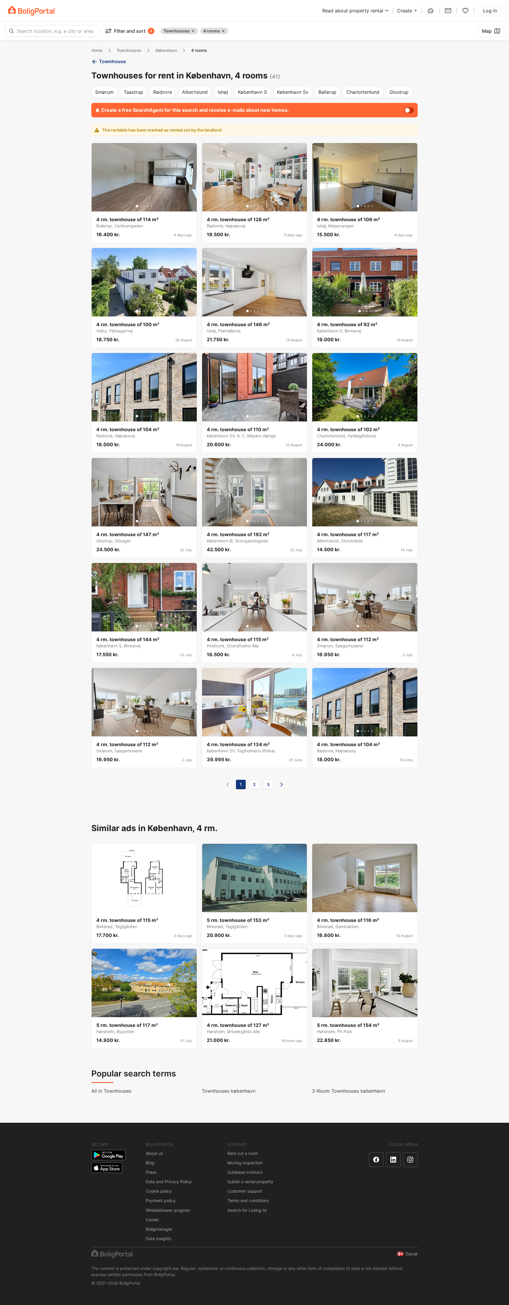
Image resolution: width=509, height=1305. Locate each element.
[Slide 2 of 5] (140, 206)
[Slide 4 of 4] (370, 311)
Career (152, 1219)
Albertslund (195, 92)
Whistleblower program (168, 1210)
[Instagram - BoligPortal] (410, 1159)
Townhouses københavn (228, 1091)
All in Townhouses (111, 1091)
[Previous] (227, 784)
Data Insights (158, 1238)
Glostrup (399, 92)
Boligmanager (159, 1229)
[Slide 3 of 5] (144, 206)
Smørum (104, 92)
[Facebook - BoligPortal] (376, 1159)
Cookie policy (159, 1191)
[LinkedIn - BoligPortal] (393, 1159)
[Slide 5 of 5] (151, 206)
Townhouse (112, 61)
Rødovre (162, 92)
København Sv (292, 92)
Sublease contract (244, 1172)
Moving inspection (244, 1162)
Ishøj (223, 92)
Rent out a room (242, 1153)
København (166, 50)
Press (151, 1172)
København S (252, 92)
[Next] (281, 784)
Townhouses (129, 50)
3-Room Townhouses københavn (348, 1091)
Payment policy (161, 1200)
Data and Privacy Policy (169, 1181)
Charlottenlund (362, 92)
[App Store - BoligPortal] (106, 1168)
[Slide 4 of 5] (147, 206)
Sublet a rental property (250, 1181)
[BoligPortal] (31, 11)
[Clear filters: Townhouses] (193, 31)
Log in (490, 11)
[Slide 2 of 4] (363, 311)
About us (154, 1153)
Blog (150, 1162)
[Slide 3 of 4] (366, 311)
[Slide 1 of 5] (137, 206)
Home (97, 50)
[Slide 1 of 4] (359, 311)
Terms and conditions (248, 1200)
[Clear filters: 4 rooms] (223, 31)
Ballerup (327, 92)
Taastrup (133, 92)
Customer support (244, 1191)
